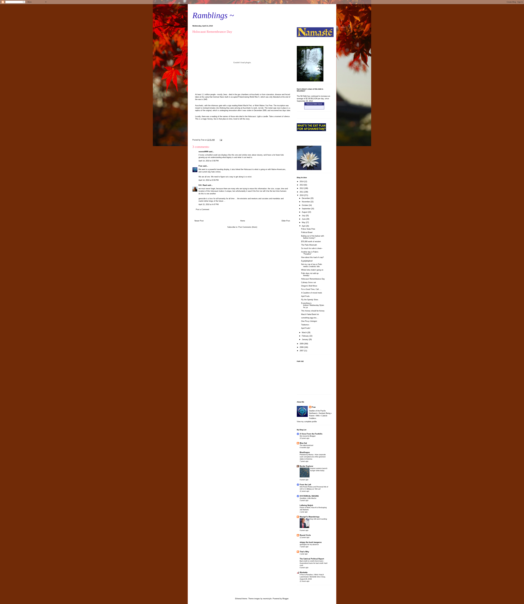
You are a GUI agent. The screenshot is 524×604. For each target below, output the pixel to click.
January (305, 339)
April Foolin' (305, 328)
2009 (302, 344)
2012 (302, 188)
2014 (302, 181)
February (305, 336)
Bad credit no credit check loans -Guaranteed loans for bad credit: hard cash (313, 563)
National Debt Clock (314, 104)
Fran (200, 166)
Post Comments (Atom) (247, 227)
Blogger (285, 599)
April (304, 226)
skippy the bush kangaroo (311, 542)
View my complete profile (307, 422)
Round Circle (305, 535)
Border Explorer (306, 466)
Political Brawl (306, 232)
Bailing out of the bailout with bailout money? (312, 237)
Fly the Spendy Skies (309, 300)
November (306, 202)
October (305, 205)
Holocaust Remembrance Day (313, 279)
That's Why (304, 552)
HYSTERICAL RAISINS (309, 496)
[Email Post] (221, 140)
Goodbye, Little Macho (308, 498)
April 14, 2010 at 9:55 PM (209, 180)
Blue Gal (303, 443)
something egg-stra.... (309, 318)
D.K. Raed (203, 185)
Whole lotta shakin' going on (312, 270)
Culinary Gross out (308, 282)
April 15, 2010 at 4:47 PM (209, 204)
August (305, 212)
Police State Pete (308, 229)
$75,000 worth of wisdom (311, 241)
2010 (302, 195)
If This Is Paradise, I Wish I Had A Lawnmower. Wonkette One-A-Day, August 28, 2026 (312, 577)
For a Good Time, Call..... (311, 289)
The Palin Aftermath (309, 245)
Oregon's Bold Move (309, 286)
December (306, 198)
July (304, 216)
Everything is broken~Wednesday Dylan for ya (312, 305)
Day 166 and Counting (318, 519)
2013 (302, 185)
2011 (302, 192)
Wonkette (303, 572)
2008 (302, 347)
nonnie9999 (203, 152)
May (304, 222)
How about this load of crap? (312, 257)
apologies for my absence (309, 544)
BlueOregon (305, 452)
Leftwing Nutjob (306, 505)
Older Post (286, 221)
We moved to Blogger (308, 436)
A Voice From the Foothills (311, 434)
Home (242, 221)
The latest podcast (306, 445)
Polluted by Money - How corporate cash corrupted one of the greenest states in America (313, 457)
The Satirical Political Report (312, 559)
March (304, 332)
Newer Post (199, 221)
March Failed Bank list (310, 314)
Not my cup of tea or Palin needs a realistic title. (311, 265)
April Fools (305, 296)
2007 (302, 351)
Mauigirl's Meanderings (309, 517)
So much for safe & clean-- (311, 248)
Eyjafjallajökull (306, 261)
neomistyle (267, 599)
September (306, 209)
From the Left (305, 485)
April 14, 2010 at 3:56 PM (209, 161)
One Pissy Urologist (309, 321)
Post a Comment (202, 209)
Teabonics (305, 325)
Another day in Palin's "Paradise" (309, 253)
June (304, 219)
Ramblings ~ (213, 15)
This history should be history (312, 311)
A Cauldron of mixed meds (311, 293)
